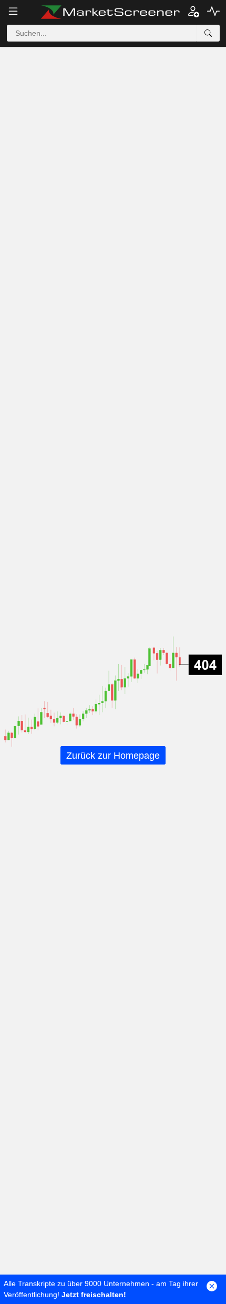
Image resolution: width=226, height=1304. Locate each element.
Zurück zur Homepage (113, 755)
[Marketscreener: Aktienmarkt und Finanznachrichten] (110, 12)
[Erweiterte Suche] (208, 33)
